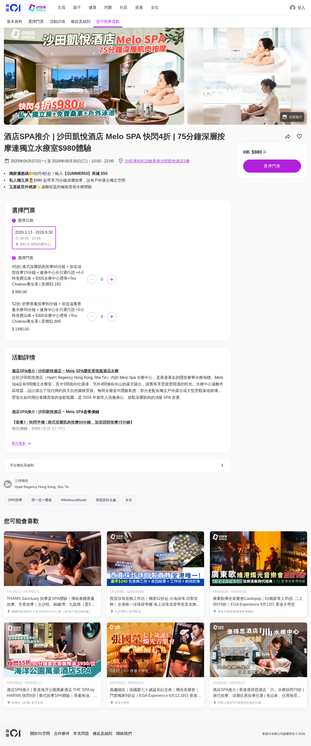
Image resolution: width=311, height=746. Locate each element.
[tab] (14, 21)
